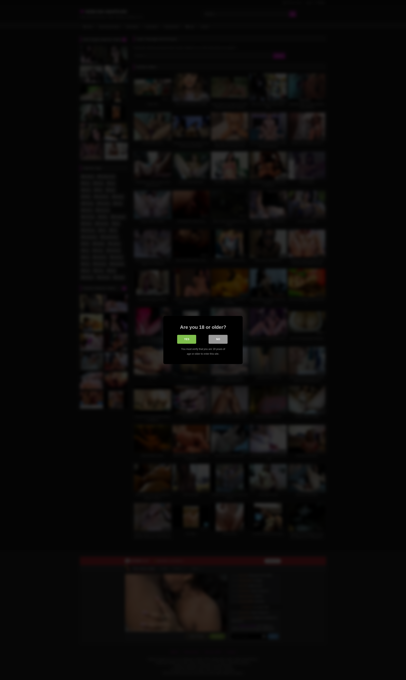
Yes (186, 339)
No (218, 339)
